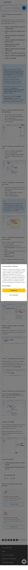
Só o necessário (14, 295)
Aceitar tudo (14, 290)
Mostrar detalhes (6, 285)
